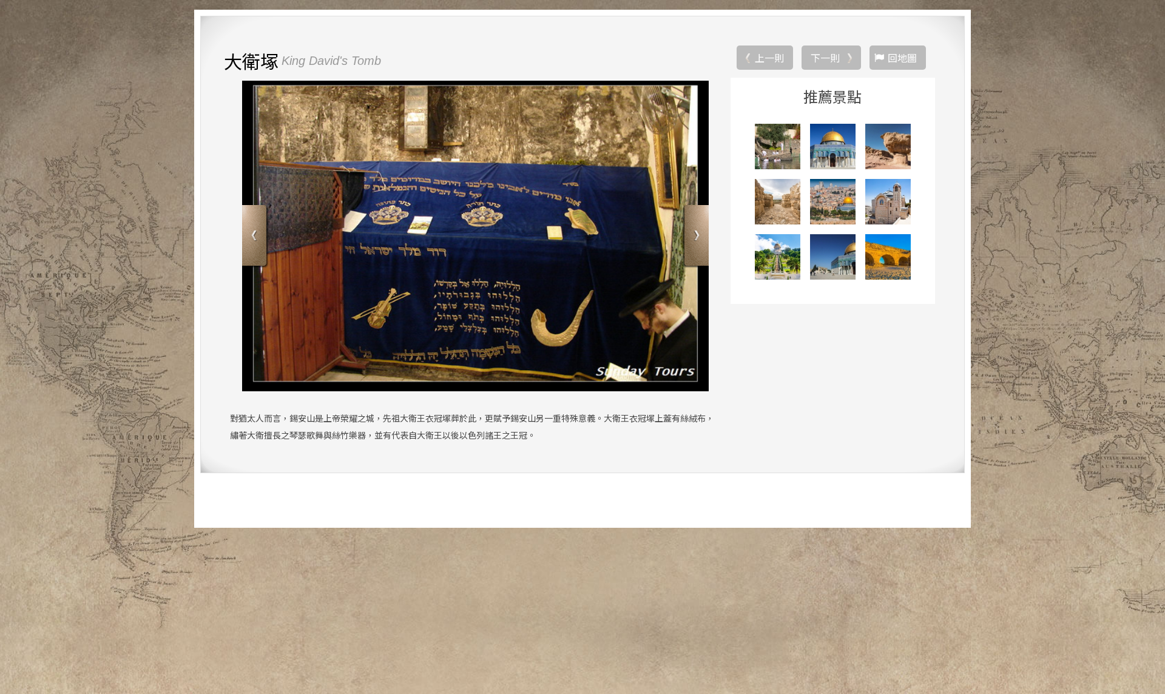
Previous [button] (255, 237)
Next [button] (695, 237)
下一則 (825, 58)
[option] (475, 236)
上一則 (769, 58)
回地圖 (902, 58)
